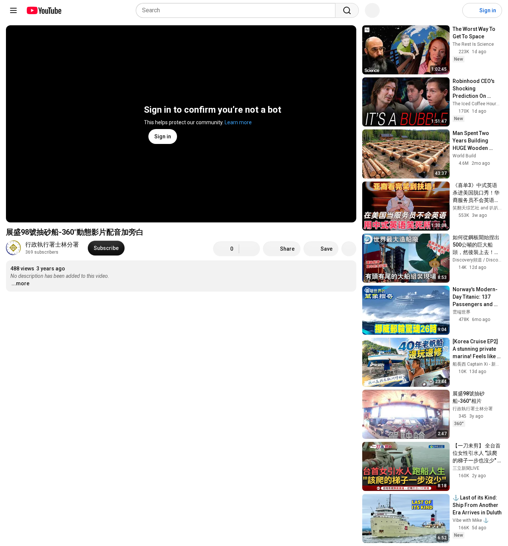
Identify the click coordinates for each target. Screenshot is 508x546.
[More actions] (348, 248)
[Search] (347, 10)
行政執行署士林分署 (52, 244)
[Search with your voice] (372, 10)
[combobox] (238, 10)
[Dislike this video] (249, 248)
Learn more (238, 122)
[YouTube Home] (44, 10)
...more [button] (20, 283)
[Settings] (451, 10)
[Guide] (13, 10)
